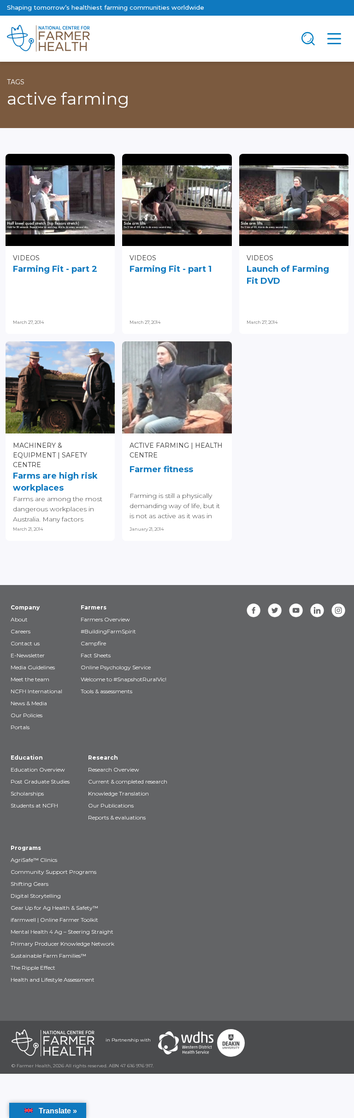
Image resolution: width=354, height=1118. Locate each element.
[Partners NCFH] (53, 1043)
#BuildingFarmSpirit (108, 631)
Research (103, 757)
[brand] (147, 39)
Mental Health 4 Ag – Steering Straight (62, 931)
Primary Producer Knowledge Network (62, 943)
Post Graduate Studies (40, 781)
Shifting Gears (29, 883)
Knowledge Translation (118, 793)
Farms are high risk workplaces (55, 482)
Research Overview (113, 769)
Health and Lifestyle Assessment (52, 979)
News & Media (29, 703)
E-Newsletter (28, 655)
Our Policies (26, 715)
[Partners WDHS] (185, 1043)
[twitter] (275, 610)
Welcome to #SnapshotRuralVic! (123, 679)
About (19, 619)
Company (25, 607)
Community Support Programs (53, 871)
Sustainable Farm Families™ (48, 955)
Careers (20, 631)
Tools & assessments (106, 691)
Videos (26, 258)
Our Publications (111, 805)
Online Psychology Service (116, 667)
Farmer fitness (161, 469)
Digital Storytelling (36, 895)
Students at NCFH (34, 805)
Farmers (93, 607)
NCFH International (36, 691)
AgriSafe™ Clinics (34, 859)
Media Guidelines (33, 667)
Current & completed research (127, 781)
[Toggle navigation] (308, 38)
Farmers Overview (105, 619)
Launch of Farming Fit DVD (288, 275)
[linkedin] (317, 610)
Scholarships (27, 793)
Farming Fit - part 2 (55, 269)
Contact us (25, 643)
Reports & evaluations (117, 817)
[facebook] (253, 610)
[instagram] (338, 610)
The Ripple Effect (33, 967)
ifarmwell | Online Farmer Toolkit (54, 919)
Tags (15, 82)
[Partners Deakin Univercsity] (231, 1043)
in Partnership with (128, 1040)
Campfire (93, 643)
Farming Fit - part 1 (171, 269)
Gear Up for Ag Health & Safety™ (54, 907)
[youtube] (296, 610)
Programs (26, 847)
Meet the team (30, 679)
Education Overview (38, 769)
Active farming (159, 445)
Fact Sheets (96, 655)
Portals (20, 727)
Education (27, 757)
